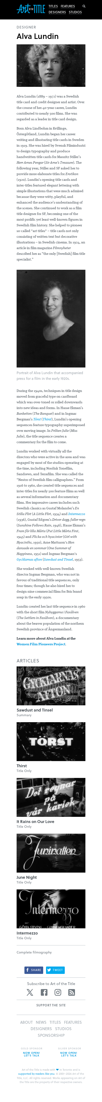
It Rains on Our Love (35, 821)
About (26, 1022)
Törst (37, 419)
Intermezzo (76, 514)
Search (84, 6)
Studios (75, 12)
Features (68, 6)
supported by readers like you (36, 1074)
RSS (71, 992)
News (41, 1022)
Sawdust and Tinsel (58, 560)
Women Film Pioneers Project (41, 644)
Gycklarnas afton (29, 560)
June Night (27, 877)
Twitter (30, 992)
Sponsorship (51, 1035)
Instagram (58, 992)
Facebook (44, 992)
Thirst (47, 419)
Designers (57, 12)
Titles (53, 6)
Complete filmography (34, 952)
